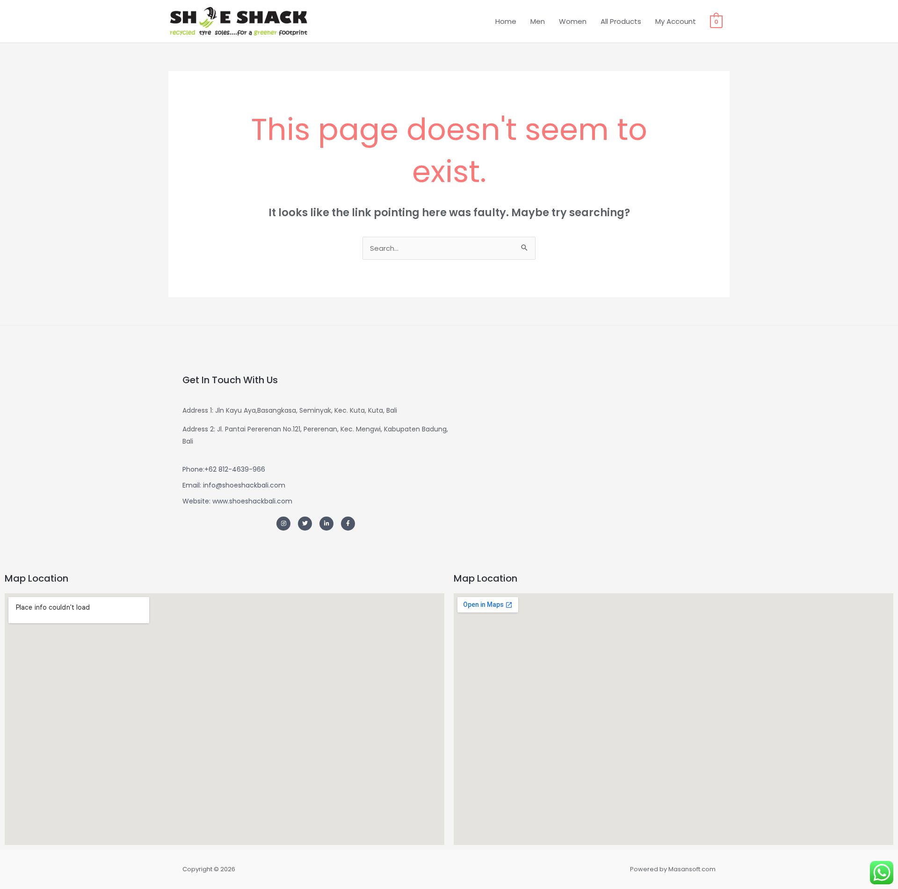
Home (505, 21)
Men (537, 21)
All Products (621, 21)
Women (573, 21)
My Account (675, 21)
